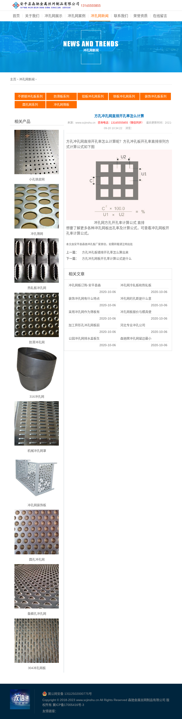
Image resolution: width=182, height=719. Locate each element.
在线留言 (160, 16)
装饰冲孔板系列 (155, 96)
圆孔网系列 (30, 104)
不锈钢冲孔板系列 (30, 96)
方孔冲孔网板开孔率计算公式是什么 (107, 258)
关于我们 (32, 16)
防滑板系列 (61, 96)
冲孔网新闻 (100, 16)
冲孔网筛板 (61, 104)
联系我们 (121, 16)
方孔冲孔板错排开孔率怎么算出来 (105, 252)
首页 (16, 16)
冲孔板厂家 (94, 244)
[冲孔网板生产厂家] (56, 6)
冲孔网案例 (76, 16)
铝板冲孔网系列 (93, 96)
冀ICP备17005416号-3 (68, 705)
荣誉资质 (140, 16)
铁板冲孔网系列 (124, 96)
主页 (13, 79)
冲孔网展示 (53, 16)
